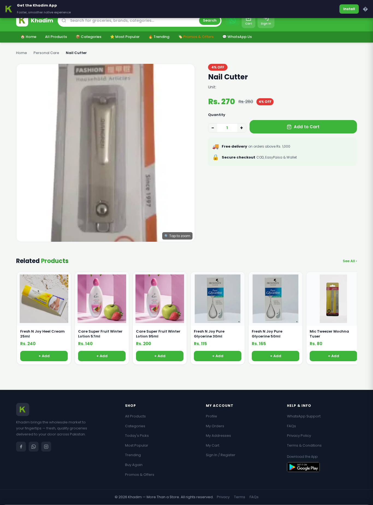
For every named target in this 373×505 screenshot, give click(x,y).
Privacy (223, 497)
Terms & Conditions (304, 445)
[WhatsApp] (34, 447)
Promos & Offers (139, 474)
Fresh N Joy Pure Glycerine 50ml (267, 334)
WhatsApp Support (304, 416)
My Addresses (218, 435)
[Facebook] (21, 447)
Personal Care (46, 52)
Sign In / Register (220, 455)
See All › (350, 261)
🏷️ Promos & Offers (196, 36)
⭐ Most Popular (125, 36)
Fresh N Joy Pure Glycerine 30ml (209, 334)
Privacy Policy (299, 435)
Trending (133, 455)
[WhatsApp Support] (232, 20)
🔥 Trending (158, 36)
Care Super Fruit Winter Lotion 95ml (158, 334)
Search (210, 20)
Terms (239, 497)
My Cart (212, 445)
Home (21, 52)
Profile (211, 416)
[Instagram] (46, 447)
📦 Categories (88, 36)
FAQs (291, 426)
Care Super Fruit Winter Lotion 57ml (100, 334)
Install (349, 9)
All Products (56, 36)
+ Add (44, 355)
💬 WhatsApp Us (237, 36)
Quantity (216, 114)
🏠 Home (28, 36)
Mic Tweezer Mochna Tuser (329, 334)
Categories (135, 426)
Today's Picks (137, 435)
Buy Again (134, 464)
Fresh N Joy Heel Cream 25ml (42, 334)
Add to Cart (306, 127)
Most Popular (136, 445)
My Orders (215, 426)
